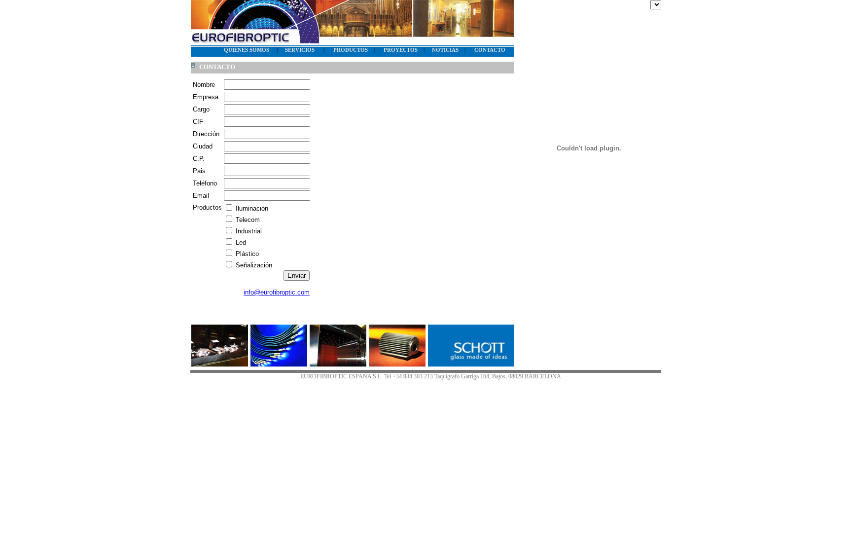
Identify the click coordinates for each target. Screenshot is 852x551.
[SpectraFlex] (278, 364)
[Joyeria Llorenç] (219, 364)
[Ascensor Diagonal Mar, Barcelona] (338, 364)
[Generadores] (397, 364)
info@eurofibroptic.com (277, 292)
